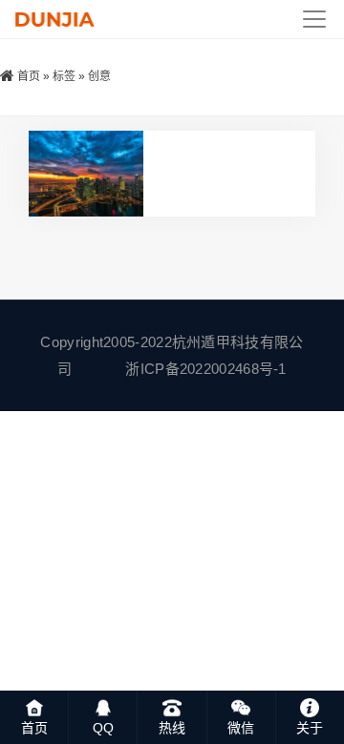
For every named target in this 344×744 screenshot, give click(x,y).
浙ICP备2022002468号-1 (205, 369)
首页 (28, 76)
